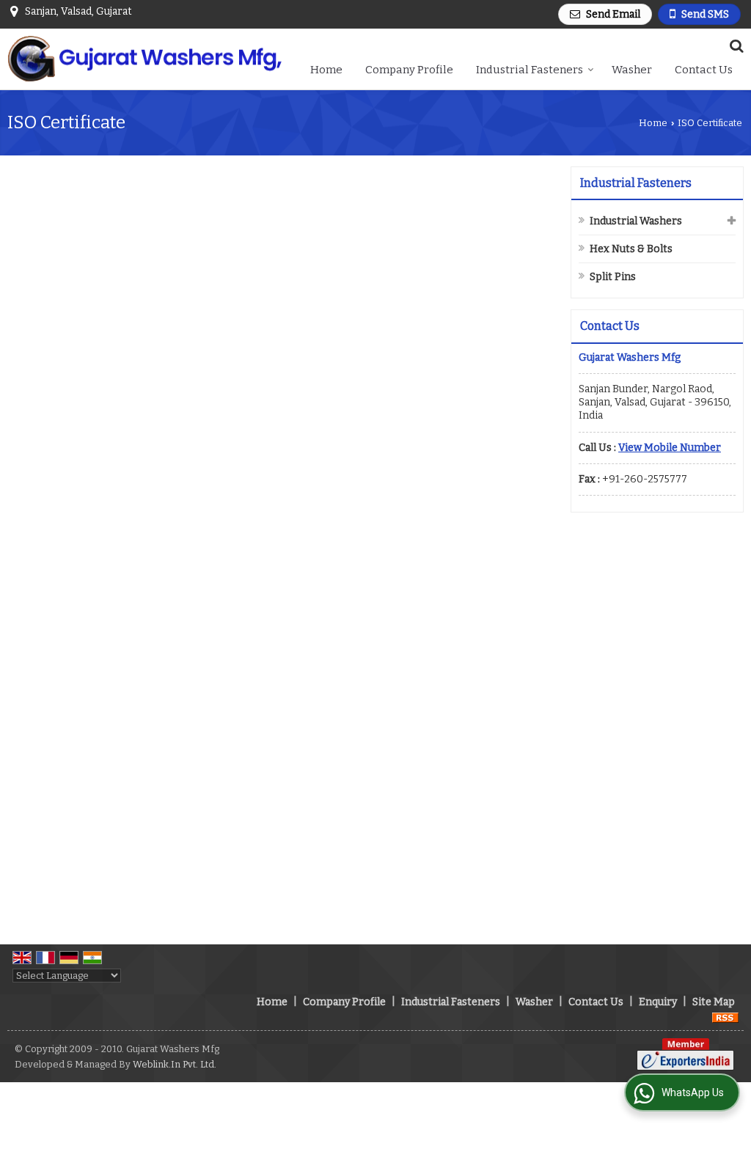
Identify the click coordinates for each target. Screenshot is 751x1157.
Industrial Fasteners (529, 69)
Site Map (713, 1002)
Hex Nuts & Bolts (631, 249)
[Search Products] (734, 46)
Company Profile (409, 69)
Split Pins (613, 277)
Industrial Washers (636, 221)
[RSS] (725, 1017)
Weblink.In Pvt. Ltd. (174, 1064)
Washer (632, 69)
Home (326, 69)
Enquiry (658, 1002)
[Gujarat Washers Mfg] (144, 59)
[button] (669, 447)
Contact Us (704, 69)
